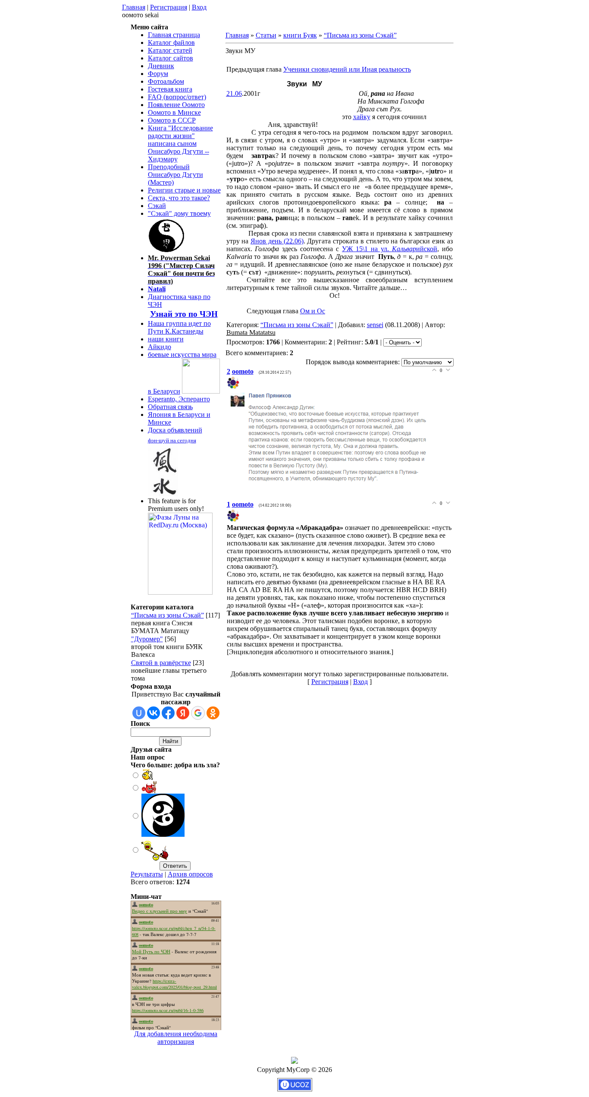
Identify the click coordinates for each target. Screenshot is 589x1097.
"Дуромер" (147, 639)
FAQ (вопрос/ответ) (177, 97)
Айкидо (159, 346)
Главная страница (174, 34)
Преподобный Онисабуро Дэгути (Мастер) (175, 174)
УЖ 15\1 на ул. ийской (389, 248)
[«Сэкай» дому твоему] (167, 250)
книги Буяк (300, 35)
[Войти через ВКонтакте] (153, 712)
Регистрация (168, 7)
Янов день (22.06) (277, 241)
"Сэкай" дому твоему (179, 213)
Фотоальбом (166, 81)
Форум (158, 73)
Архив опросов (190, 874)
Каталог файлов (171, 42)
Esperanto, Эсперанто (179, 399)
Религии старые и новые (184, 190)
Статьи (266, 35)
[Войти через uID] (138, 712)
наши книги (166, 339)
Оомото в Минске (174, 112)
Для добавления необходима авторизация (175, 1037)
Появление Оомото (176, 104)
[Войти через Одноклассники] (213, 712)
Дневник (161, 65)
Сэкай (157, 205)
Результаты (147, 874)
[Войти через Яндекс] (182, 712)
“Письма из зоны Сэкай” (167, 615)
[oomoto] (234, 387)
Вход (199, 7)
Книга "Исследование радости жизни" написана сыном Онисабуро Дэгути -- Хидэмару (180, 143)
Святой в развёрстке (161, 662)
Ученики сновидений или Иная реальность (347, 69)
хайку (361, 116)
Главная (133, 7)
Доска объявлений (175, 430)
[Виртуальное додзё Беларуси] (201, 391)
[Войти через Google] (198, 713)
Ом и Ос (312, 311)
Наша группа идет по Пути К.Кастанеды (179, 327)
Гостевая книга (170, 89)
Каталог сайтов (170, 58)
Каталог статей (170, 50)
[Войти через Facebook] (168, 712)
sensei (375, 324)
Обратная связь (170, 406)
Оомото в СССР (172, 120)
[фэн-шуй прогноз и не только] (163, 493)
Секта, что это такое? (179, 198)
